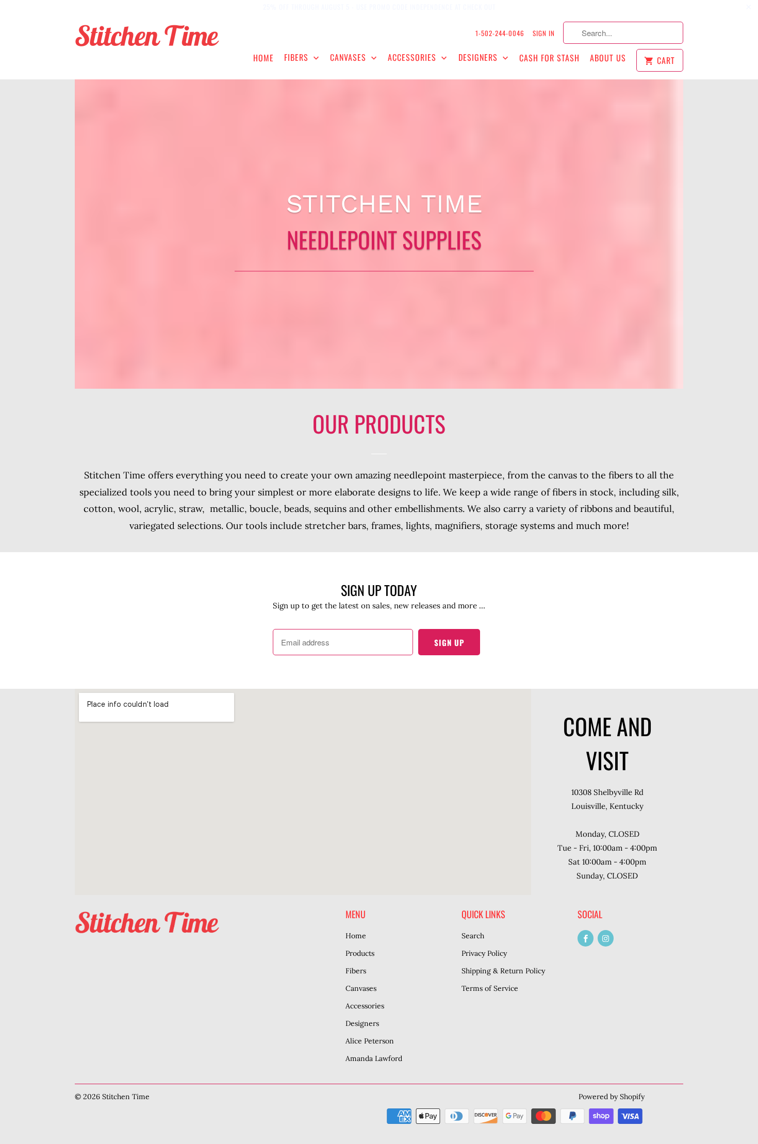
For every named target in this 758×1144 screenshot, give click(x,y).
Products (359, 953)
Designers (479, 57)
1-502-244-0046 (499, 33)
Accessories (413, 57)
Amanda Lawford (373, 1058)
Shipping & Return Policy (503, 970)
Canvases (349, 57)
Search (473, 935)
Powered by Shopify (612, 1096)
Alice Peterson (369, 1041)
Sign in (544, 33)
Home (263, 58)
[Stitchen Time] (147, 41)
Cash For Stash (549, 58)
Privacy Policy (484, 953)
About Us (608, 58)
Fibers (297, 57)
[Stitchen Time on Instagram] (606, 938)
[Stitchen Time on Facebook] (586, 938)
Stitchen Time (126, 1096)
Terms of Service (490, 988)
